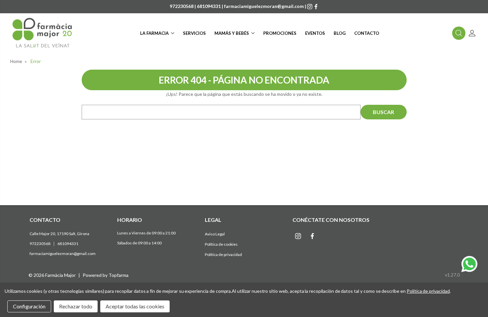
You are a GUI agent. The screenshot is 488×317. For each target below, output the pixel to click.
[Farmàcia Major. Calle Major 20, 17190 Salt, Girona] (42, 33)
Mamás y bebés (231, 33)
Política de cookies (221, 244)
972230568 (182, 6)
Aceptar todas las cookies (135, 306)
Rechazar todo (75, 306)
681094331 (209, 6)
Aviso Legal (215, 233)
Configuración (29, 306)
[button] (458, 33)
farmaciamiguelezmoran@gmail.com (264, 6)
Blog (340, 33)
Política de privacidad (223, 254)
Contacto (366, 33)
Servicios (194, 33)
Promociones (279, 33)
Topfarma (118, 275)
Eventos (315, 33)
